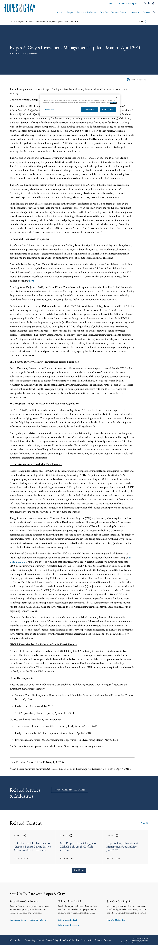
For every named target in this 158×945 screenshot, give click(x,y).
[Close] (116, 97)
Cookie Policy (52, 940)
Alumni (40, 940)
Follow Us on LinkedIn (68, 919)
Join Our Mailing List (128, 3)
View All (144, 822)
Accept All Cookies (108, 109)
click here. (113, 102)
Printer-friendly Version (139, 79)
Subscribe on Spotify (39, 919)
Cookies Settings (48, 109)
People (70, 12)
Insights (104, 12)
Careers (146, 12)
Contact (111, 3)
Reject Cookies (89, 109)
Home (12, 21)
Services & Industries (87, 12)
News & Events (118, 12)
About (60, 12)
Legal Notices (87, 940)
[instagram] (145, 3)
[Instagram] (11, 940)
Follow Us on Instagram (68, 924)
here (31, 280)
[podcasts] (153, 3)
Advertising (30, 940)
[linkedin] (149, 3)
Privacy (98, 940)
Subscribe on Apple (18, 919)
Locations (134, 12)
